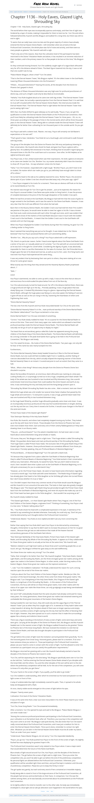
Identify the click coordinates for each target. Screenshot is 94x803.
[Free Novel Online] (46, 5)
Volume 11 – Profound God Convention (32, 11)
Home (11, 11)
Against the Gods (18, 11)
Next (52, 791)
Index (48, 791)
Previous (43, 791)
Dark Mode (79, 5)
